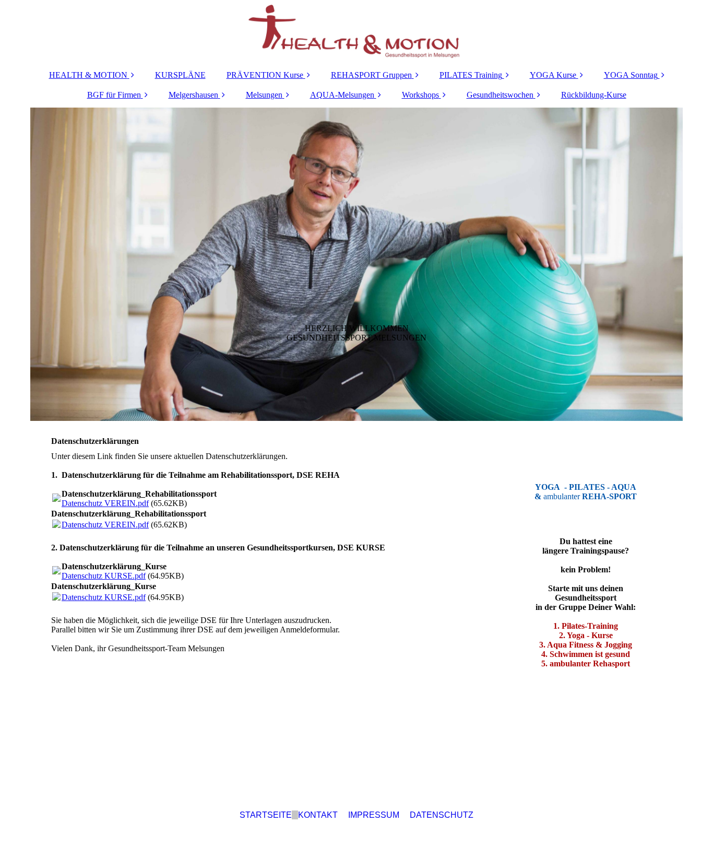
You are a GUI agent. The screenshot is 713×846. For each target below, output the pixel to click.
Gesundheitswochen (500, 94)
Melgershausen (193, 94)
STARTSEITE (266, 814)
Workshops (420, 94)
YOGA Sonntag (631, 74)
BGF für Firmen (114, 94)
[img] (356, 31)
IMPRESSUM (373, 814)
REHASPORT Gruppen (371, 74)
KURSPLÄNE (180, 74)
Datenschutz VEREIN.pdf (105, 503)
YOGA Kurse (553, 74)
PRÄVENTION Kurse (265, 74)
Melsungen (264, 94)
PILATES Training (470, 74)
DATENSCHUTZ (441, 814)
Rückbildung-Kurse (593, 94)
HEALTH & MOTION (88, 74)
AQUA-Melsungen (342, 94)
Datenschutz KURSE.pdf (104, 575)
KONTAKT (318, 814)
